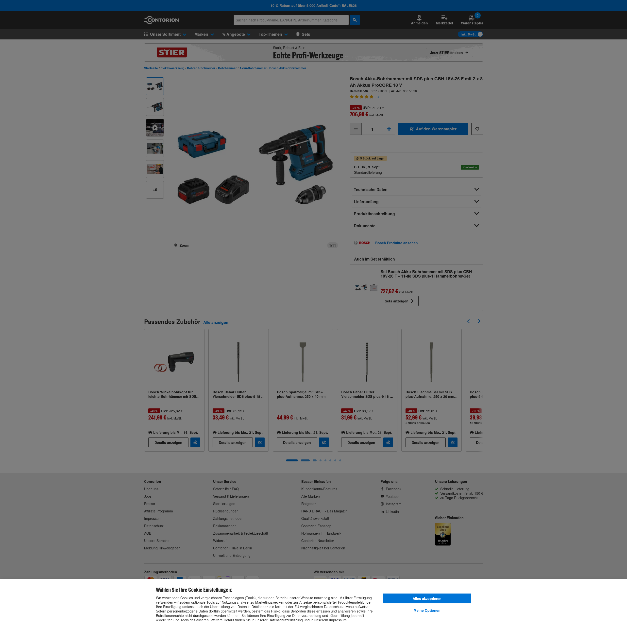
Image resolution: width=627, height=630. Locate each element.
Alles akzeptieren (427, 598)
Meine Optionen (427, 610)
